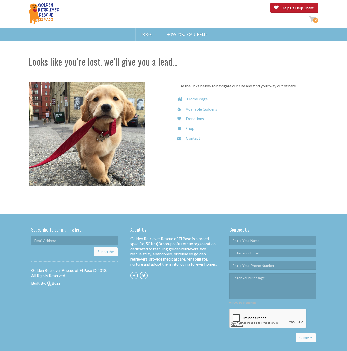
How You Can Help (186, 34)
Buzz (56, 283)
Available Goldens (201, 108)
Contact (192, 137)
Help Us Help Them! (297, 8)
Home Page (197, 98)
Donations (194, 118)
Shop (189, 128)
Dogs (147, 34)
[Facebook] (134, 275)
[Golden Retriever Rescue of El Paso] (44, 14)
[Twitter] (144, 275)
